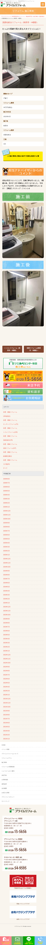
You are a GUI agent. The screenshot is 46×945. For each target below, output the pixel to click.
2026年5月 (6, 491)
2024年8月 (6, 575)
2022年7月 (6, 675)
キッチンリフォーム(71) (10, 424)
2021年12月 (6, 699)
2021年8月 (6, 715)
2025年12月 (6, 511)
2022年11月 (6, 659)
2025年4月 (6, 543)
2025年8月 (6, 527)
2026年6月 (6, 487)
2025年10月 (6, 519)
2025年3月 (6, 547)
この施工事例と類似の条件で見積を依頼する (22, 156)
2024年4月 (6, 591)
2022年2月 (6, 691)
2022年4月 (6, 687)
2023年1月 (6, 651)
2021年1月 (6, 739)
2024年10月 (6, 567)
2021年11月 (6, 703)
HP (16, 821)
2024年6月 (6, 583)
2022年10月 (6, 663)
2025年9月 (6, 523)
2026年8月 (6, 479)
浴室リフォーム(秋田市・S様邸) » (34, 349)
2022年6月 (6, 679)
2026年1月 (6, 507)
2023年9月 (6, 619)
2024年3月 (6, 595)
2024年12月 (6, 559)
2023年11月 (6, 611)
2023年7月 (6, 627)
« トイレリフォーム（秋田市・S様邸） (12, 349)
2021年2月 (6, 735)
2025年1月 (6, 555)
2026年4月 (6, 495)
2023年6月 (6, 631)
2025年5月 (6, 539)
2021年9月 (6, 711)
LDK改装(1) (6, 416)
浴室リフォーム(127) (9, 448)
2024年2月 (6, 599)
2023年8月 (6, 623)
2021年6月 (6, 723)
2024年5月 (6, 587)
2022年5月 (6, 683)
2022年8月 (6, 671)
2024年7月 (6, 579)
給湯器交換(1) (7, 456)
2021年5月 (6, 727)
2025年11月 (6, 515)
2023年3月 (6, 643)
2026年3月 (6, 499)
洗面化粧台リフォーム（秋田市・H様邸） (20, 22)
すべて (5, 468)
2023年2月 (6, 647)
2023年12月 (6, 607)
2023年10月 (6, 615)
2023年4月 (6, 639)
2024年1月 (6, 603)
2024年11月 (6, 563)
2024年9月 (6, 571)
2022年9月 (6, 667)
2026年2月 (6, 503)
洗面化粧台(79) (8, 440)
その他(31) (6, 464)
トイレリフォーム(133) (10, 432)
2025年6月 (6, 535)
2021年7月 (6, 719)
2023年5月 (6, 635)
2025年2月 (6, 551)
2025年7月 (6, 531)
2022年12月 (6, 655)
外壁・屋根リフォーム (10, 412)
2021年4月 (6, 731)
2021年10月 (6, 707)
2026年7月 (6, 483)
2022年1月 (6, 695)
